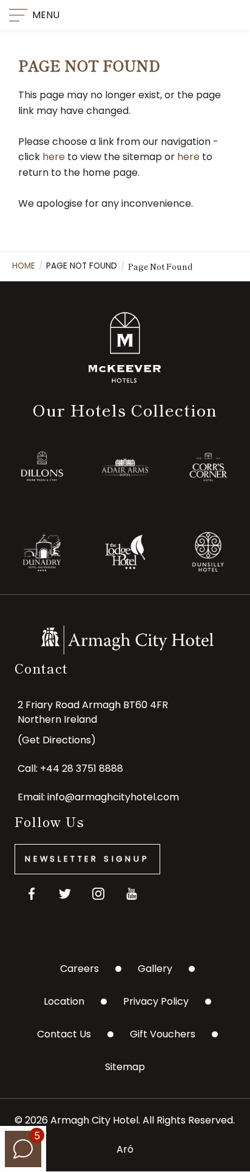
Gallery (155, 969)
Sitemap (125, 1067)
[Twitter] (64, 894)
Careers (79, 969)
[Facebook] (31, 894)
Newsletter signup (87, 859)
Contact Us (64, 1034)
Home (23, 266)
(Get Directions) (57, 740)
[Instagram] (98, 894)
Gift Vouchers (162, 1034)
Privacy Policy (156, 1001)
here (53, 157)
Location (64, 1001)
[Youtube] (131, 894)
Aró (125, 1149)
